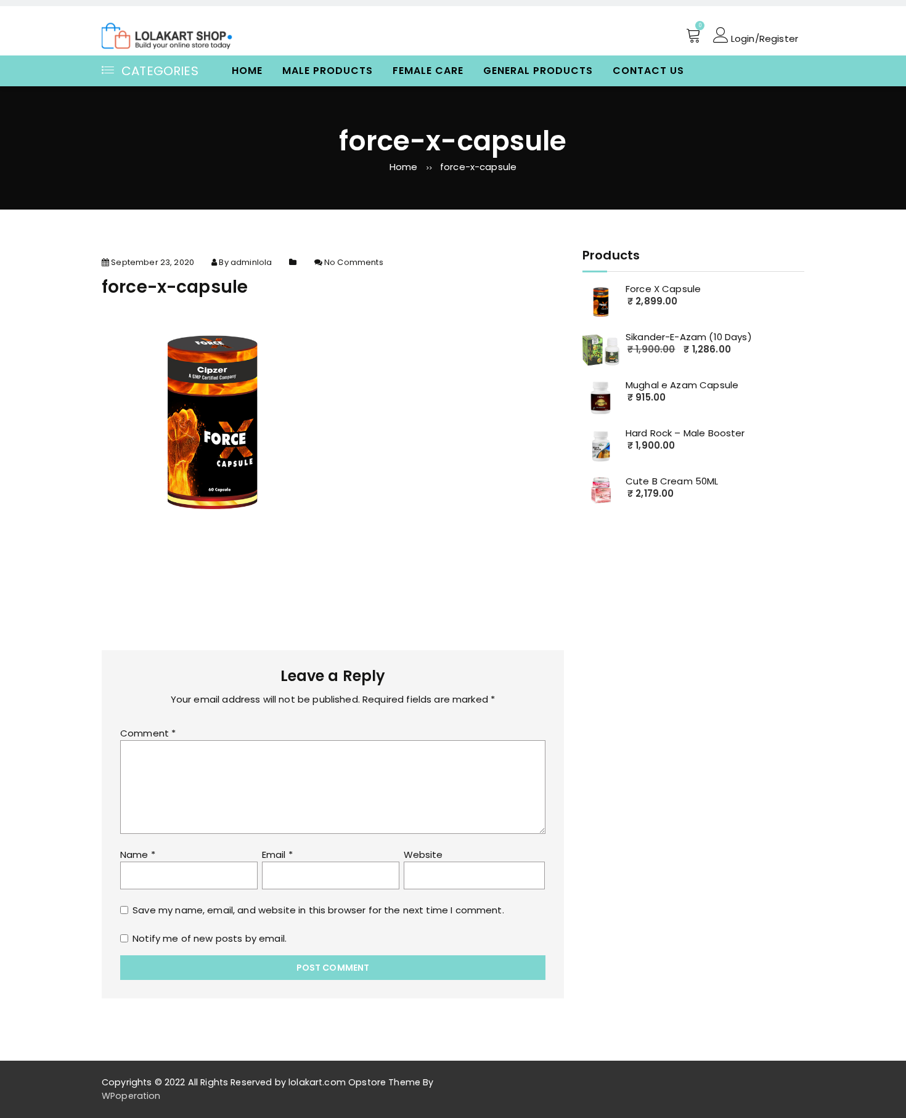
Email (277, 854)
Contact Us (648, 70)
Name (137, 854)
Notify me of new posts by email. (210, 938)
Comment (148, 733)
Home (247, 70)
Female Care (428, 70)
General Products (538, 70)
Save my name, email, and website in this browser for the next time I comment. (318, 910)
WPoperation (131, 1096)
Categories (159, 71)
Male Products (327, 70)
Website (423, 854)
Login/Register (763, 37)
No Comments (353, 262)
